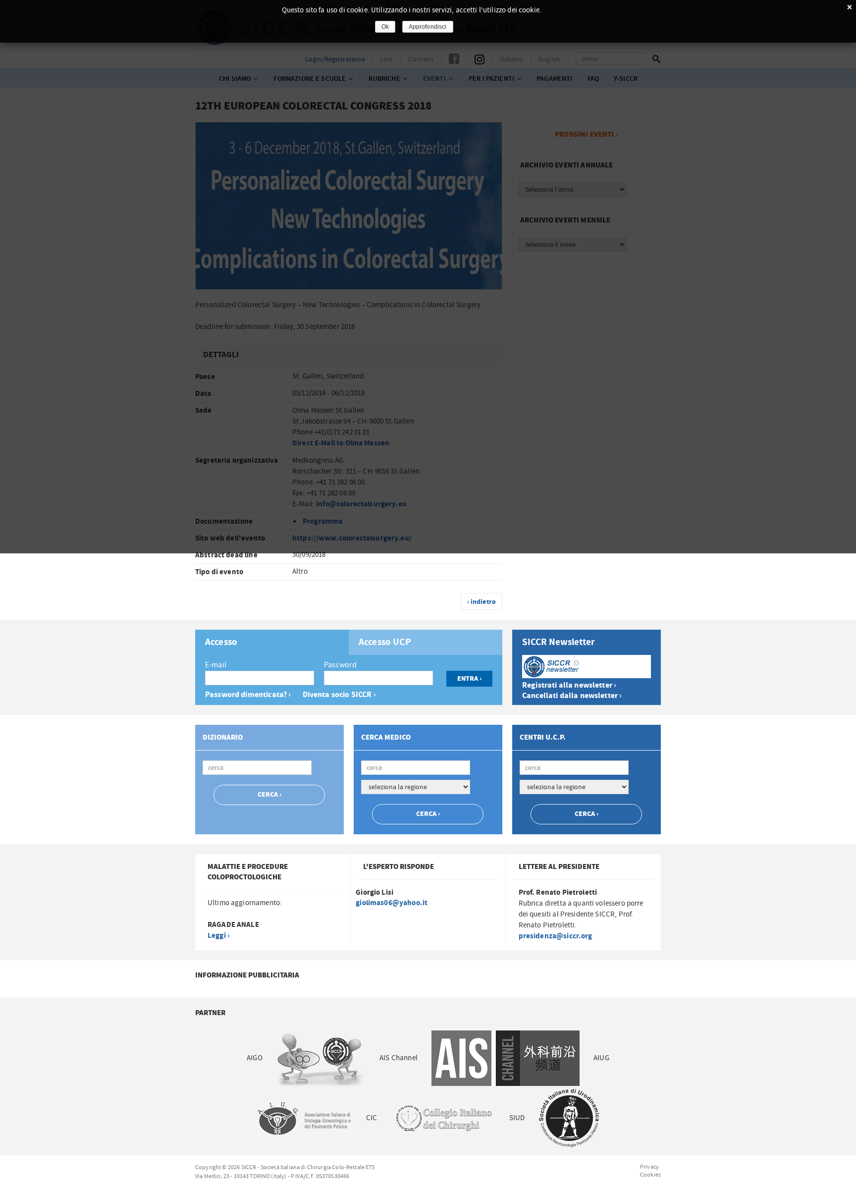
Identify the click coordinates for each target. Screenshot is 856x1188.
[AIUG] (304, 1118)
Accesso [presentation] (221, 642)
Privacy (649, 1167)
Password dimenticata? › (248, 695)
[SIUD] (569, 1118)
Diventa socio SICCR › (339, 695)
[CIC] (443, 1118)
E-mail (215, 665)
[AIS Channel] (505, 1058)
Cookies (650, 1175)
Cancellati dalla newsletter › (572, 696)
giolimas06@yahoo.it (392, 903)
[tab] (272, 642)
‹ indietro (481, 601)
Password (340, 665)
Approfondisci (428, 26)
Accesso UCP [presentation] (385, 642)
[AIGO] (321, 1058)
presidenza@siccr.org (555, 936)
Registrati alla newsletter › (569, 685)
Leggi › (218, 935)
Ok (385, 26)
